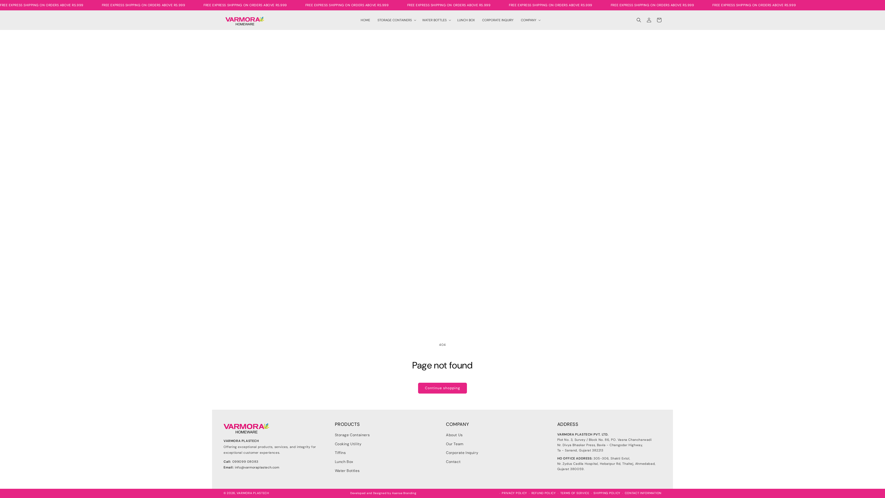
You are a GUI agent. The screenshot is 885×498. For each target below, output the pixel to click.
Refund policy (543, 493)
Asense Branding (404, 493)
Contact (453, 461)
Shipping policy (606, 493)
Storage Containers (352, 435)
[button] (396, 20)
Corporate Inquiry (462, 452)
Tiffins (340, 452)
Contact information (643, 493)
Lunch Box (344, 461)
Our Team (454, 444)
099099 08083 (245, 461)
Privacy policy (514, 493)
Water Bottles (347, 470)
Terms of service (574, 493)
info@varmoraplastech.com (257, 467)
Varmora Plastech (253, 493)
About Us (454, 435)
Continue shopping (442, 388)
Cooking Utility (348, 444)
